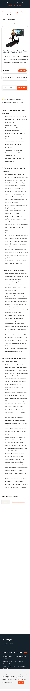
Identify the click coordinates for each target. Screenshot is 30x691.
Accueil (4, 12)
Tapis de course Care (18, 502)
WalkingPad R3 (13, 628)
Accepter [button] (21, 682)
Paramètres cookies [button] (7, 682)
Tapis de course (13, 496)
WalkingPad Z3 (13, 542)
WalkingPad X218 (13, 571)
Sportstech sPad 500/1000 (14, 599)
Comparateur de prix (13, 12)
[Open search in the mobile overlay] (15, 88)
